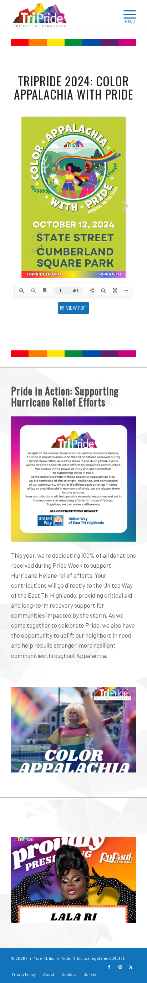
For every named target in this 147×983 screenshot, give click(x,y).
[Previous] (27, 719)
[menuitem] (109, 14)
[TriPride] (61, 14)
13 (84, 915)
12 (79, 915)
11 (73, 915)
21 (130, 915)
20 (124, 915)
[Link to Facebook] (109, 967)
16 (102, 915)
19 (119, 915)
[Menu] (126, 14)
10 (67, 915)
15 (96, 915)
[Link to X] (130, 967)
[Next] (120, 719)
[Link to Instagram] (120, 967)
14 (90, 915)
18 (113, 915)
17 (107, 915)
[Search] (109, 14)
